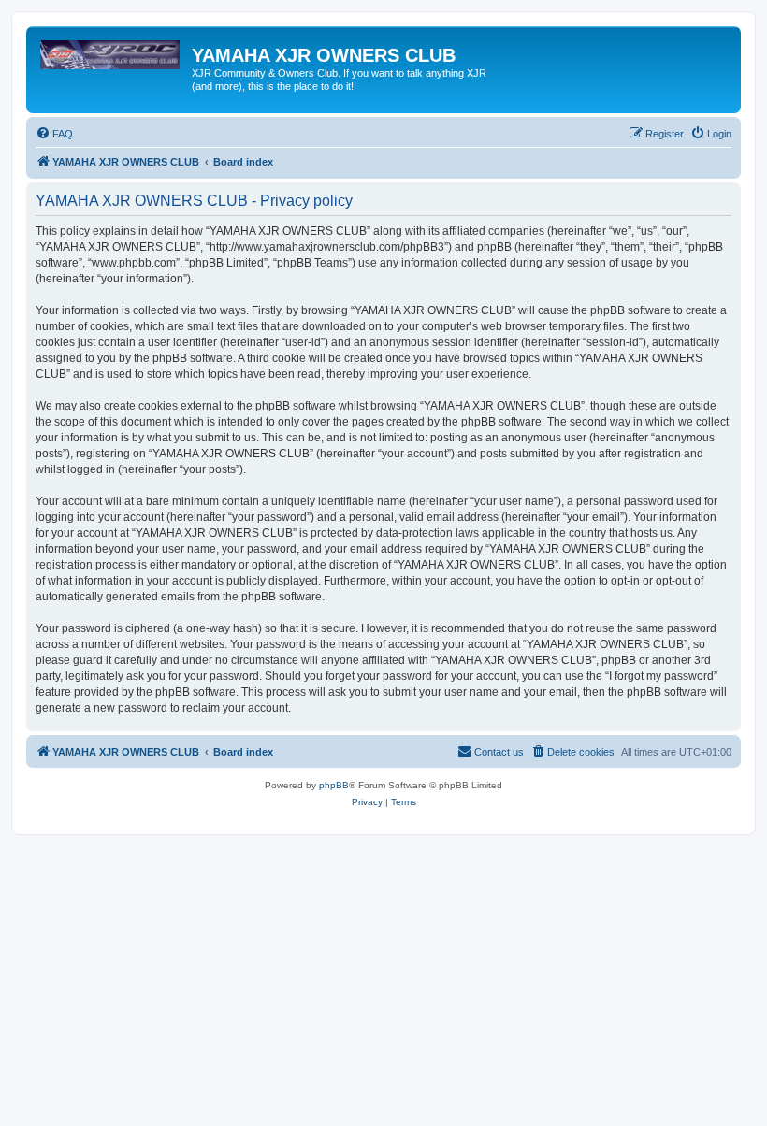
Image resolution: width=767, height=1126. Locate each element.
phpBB (334, 785)
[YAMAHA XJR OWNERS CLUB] (111, 61)
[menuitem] (54, 134)
